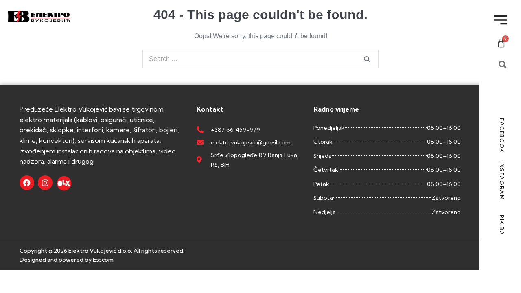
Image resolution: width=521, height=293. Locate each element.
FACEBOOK (502, 135)
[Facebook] (27, 182)
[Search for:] (260, 58)
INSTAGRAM (502, 181)
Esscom (103, 259)
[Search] (367, 59)
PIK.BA (502, 225)
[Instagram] (45, 182)
